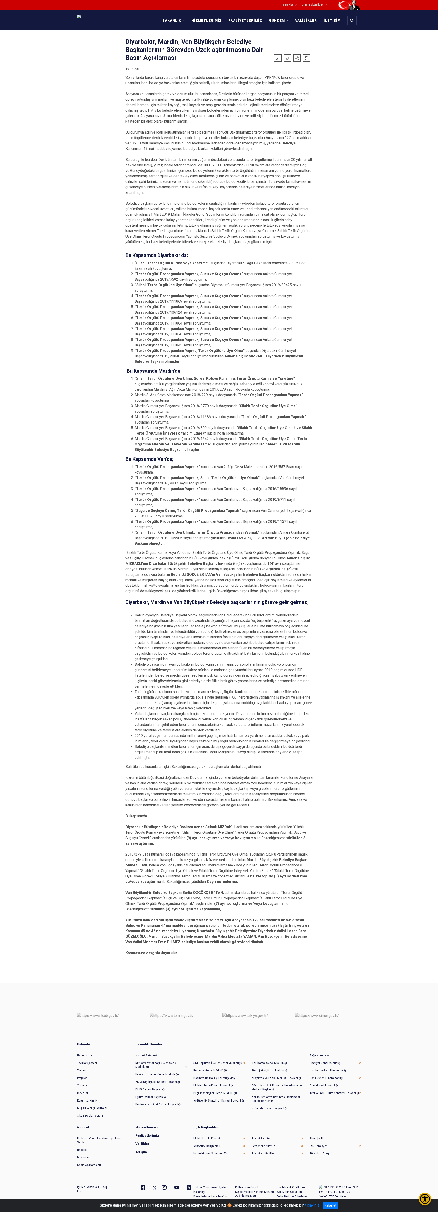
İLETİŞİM (332, 20)
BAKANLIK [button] (171, 20)
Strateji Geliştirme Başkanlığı (270, 1070)
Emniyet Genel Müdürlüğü (326, 1063)
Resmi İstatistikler (263, 1153)
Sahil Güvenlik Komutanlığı (326, 1078)
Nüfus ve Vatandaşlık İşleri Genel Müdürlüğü (156, 1064)
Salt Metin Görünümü (290, 1192)
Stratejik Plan (318, 1138)
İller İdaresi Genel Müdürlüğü (270, 1063)
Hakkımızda (84, 1055)
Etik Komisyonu (319, 1146)
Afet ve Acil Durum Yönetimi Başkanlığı (334, 1093)
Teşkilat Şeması (87, 1063)
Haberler (82, 1150)
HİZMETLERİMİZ (206, 20)
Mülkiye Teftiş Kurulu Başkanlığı (213, 1085)
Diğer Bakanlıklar (312, 4)
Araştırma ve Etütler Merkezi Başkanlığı (276, 1078)
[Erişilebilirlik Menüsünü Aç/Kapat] (425, 1199)
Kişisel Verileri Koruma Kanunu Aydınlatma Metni (254, 1193)
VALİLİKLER (306, 20)
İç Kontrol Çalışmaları (206, 1146)
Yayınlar (82, 1085)
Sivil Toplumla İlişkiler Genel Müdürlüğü (217, 1063)
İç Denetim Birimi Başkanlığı (269, 1108)
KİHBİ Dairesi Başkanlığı (150, 1089)
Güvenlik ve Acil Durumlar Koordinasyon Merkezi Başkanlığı (277, 1087)
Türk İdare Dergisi (321, 1153)
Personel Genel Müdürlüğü (210, 1070)
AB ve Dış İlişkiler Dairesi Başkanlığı (157, 1082)
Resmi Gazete (261, 1138)
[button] (297, 58)
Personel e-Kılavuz (263, 1146)
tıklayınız (312, 1205)
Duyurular (83, 1157)
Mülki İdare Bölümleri (206, 1138)
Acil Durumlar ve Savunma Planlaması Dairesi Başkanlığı (276, 1098)
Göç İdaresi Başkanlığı (324, 1085)
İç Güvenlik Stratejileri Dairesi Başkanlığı (218, 1100)
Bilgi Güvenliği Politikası (92, 1108)
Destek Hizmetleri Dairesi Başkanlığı (158, 1104)
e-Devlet (287, 4)
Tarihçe (81, 1070)
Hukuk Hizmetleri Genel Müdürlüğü (157, 1074)
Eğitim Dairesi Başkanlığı (151, 1097)
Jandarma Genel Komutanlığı (328, 1070)
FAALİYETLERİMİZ (245, 20)
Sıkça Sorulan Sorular (90, 1115)
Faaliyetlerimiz (147, 1135)
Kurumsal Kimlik (87, 1100)
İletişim (141, 1152)
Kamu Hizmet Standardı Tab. (211, 1153)
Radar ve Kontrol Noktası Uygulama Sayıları (99, 1140)
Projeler (82, 1078)
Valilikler (142, 1144)
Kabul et (330, 1205)
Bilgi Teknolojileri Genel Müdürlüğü (215, 1093)
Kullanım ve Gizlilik (247, 1187)
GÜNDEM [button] (277, 20)
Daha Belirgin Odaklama (292, 1196)
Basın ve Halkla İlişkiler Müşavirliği (214, 1078)
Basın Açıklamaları (89, 1165)
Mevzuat (82, 1093)
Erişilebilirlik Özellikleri (291, 1187)
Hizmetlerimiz (146, 1127)
